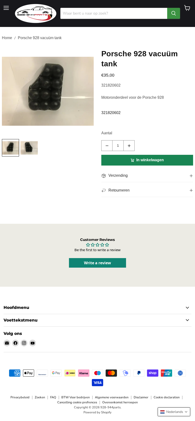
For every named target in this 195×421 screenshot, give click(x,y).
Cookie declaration (167, 397)
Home (7, 38)
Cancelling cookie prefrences (77, 402)
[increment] (129, 145)
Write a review (97, 262)
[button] (174, 412)
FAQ (53, 397)
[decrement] (107, 145)
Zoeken (40, 397)
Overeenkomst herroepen (120, 402)
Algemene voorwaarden (111, 397)
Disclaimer (141, 397)
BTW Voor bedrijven (75, 397)
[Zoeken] (173, 13)
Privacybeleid (19, 397)
